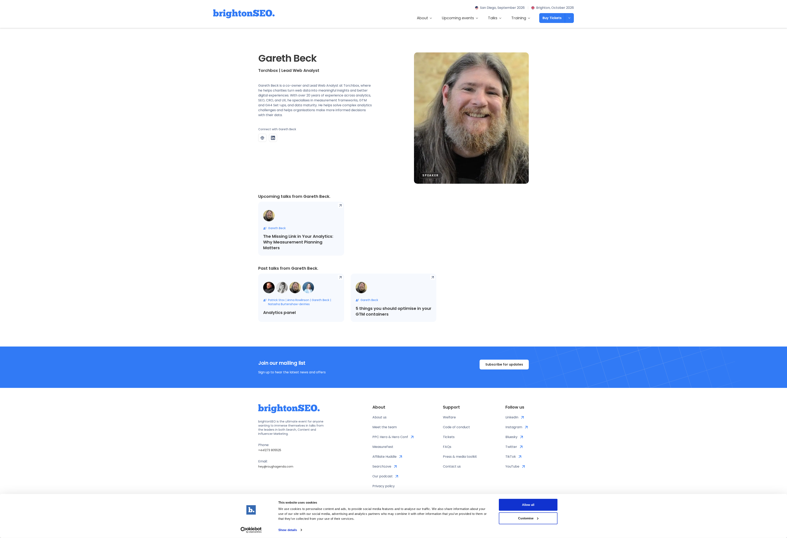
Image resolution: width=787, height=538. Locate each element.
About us (379, 417)
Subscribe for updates (504, 364)
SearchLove (381, 466)
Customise (525, 518)
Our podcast (382, 476)
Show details (287, 530)
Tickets (449, 437)
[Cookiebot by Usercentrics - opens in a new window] (251, 530)
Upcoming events (458, 17)
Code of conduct (456, 427)
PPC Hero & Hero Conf (390, 437)
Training (518, 17)
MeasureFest (382, 446)
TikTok (510, 456)
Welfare (449, 417)
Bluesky (511, 437)
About (422, 17)
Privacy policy (383, 486)
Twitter (511, 446)
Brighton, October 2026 (555, 7)
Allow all (528, 504)
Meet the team (384, 427)
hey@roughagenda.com (275, 466)
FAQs (447, 446)
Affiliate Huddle (384, 456)
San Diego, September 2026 (502, 7)
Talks (492, 17)
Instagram (513, 427)
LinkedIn (511, 417)
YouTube (512, 466)
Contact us (452, 466)
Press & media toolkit (460, 456)
